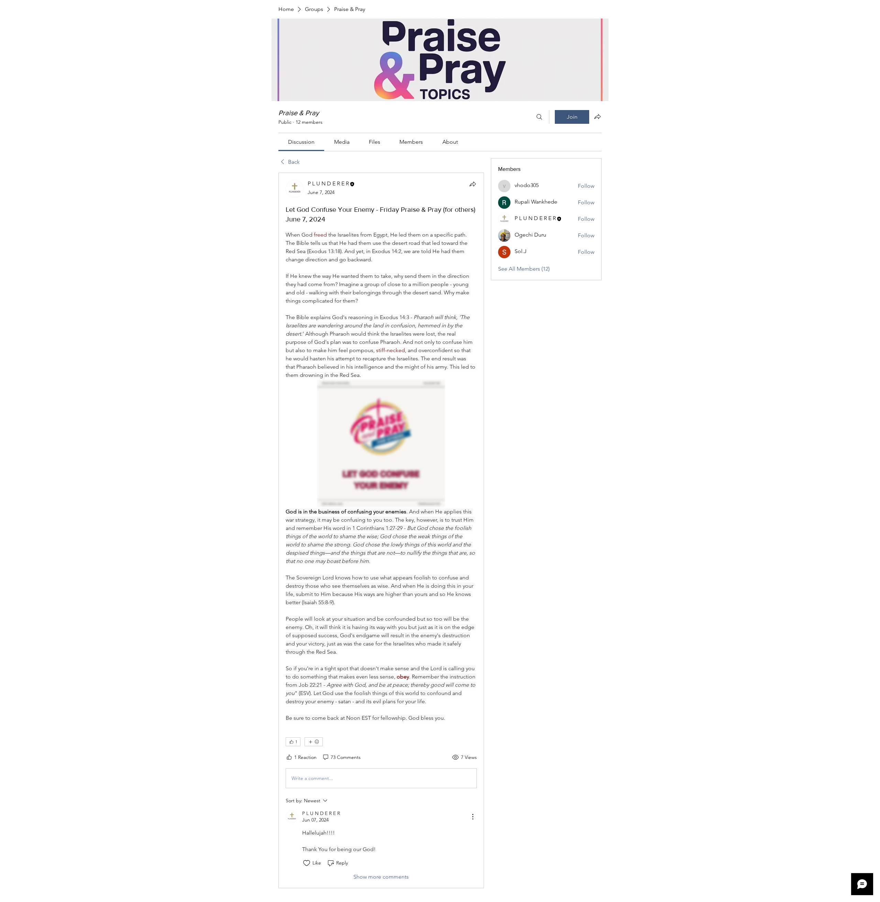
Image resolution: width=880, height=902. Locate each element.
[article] (381, 530)
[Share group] (597, 116)
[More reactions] (314, 741)
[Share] (473, 184)
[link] (301, 142)
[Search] (539, 117)
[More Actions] (473, 817)
